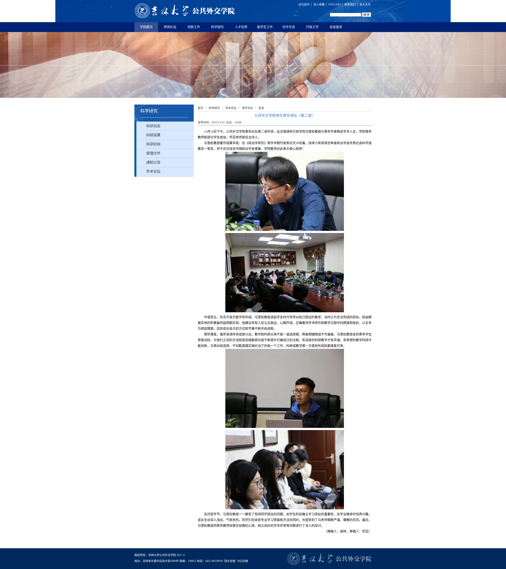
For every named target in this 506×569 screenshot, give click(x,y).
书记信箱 (242, 561)
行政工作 (312, 27)
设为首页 (304, 4)
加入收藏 (319, 4)
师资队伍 (170, 27)
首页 (200, 108)
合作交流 (288, 27)
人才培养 (241, 27)
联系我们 (350, 4)
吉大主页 (365, 4)
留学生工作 (265, 27)
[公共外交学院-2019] (185, 11)
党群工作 (193, 27)
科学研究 (217, 27)
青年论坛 (247, 108)
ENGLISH (335, 4)
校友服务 (336, 27)
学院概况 (146, 27)
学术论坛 (230, 108)
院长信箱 (229, 561)
